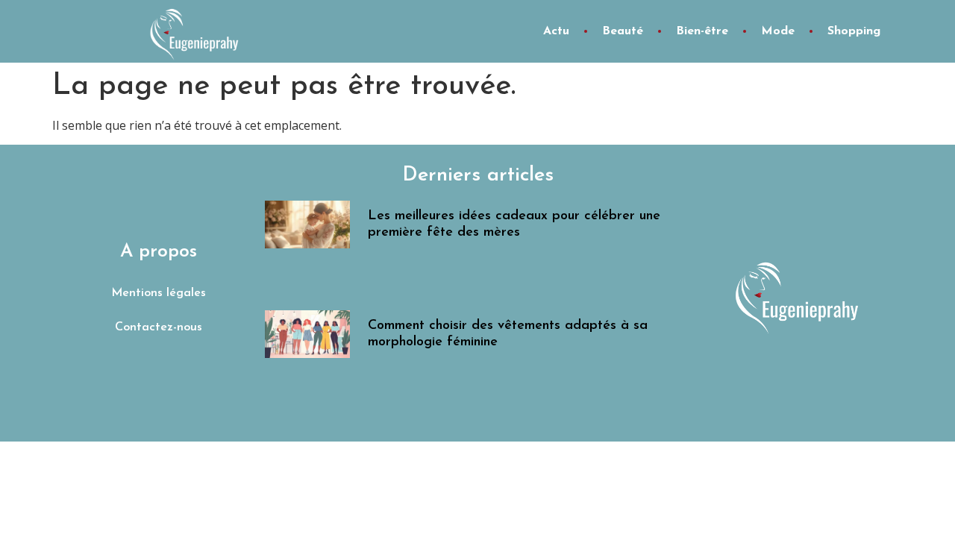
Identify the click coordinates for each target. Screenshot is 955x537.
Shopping (853, 31)
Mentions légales (158, 293)
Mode (778, 31)
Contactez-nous (158, 327)
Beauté (622, 31)
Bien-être (702, 31)
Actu (556, 31)
